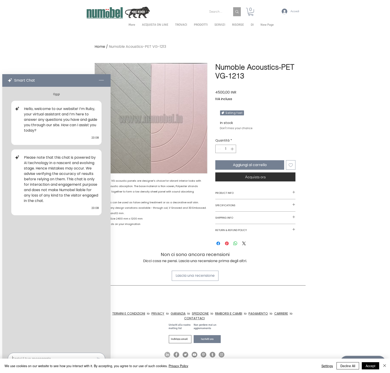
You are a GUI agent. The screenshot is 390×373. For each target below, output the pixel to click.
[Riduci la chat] (101, 80)
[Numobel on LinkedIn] (167, 354)
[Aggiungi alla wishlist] (290, 165)
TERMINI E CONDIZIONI (128, 313)
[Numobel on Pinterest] (203, 354)
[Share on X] (244, 243)
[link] (250, 12)
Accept (370, 366)
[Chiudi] (384, 365)
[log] (56, 218)
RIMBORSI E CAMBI (228, 313)
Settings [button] (327, 366)
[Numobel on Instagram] (221, 354)
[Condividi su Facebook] (218, 243)
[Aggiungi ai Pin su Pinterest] (227, 243)
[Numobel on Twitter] (185, 354)
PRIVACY (157, 313)
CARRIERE (281, 313)
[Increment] (232, 149)
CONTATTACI (194, 318)
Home (100, 46)
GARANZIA (178, 313)
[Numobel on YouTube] (194, 354)
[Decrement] (219, 149)
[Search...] (237, 11)
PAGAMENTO (258, 313)
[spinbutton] (226, 149)
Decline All (347, 366)
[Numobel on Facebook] (176, 354)
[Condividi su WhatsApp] (235, 243)
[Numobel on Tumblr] (212, 354)
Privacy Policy (178, 366)
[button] (252, 24)
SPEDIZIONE (200, 313)
